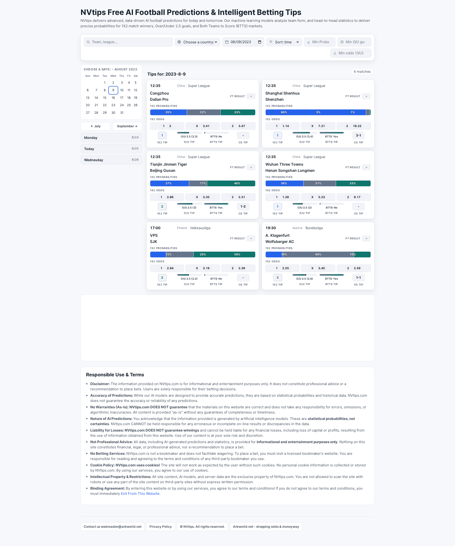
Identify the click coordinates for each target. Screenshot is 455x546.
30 (113, 112)
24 (122, 105)
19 (135, 98)
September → (127, 126)
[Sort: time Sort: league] (284, 42)
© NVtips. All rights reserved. (202, 526)
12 (135, 90)
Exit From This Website (140, 493)
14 (96, 98)
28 (96, 112)
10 (121, 90)
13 (87, 98)
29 (105, 112)
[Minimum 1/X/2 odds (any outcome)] (350, 53)
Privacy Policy (161, 526)
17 (121, 98)
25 (129, 105)
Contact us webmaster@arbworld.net (112, 526)
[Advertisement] (223, 328)
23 (113, 105)
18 (129, 98)
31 (121, 112)
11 (128, 90)
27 (88, 112)
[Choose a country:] (197, 42)
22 (105, 105)
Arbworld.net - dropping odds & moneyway (266, 526)
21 (96, 105)
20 (88, 105)
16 (113, 98)
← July (96, 126)
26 (135, 105)
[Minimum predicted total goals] (354, 42)
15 (104, 98)
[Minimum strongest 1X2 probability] (320, 42)
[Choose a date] (243, 42)
